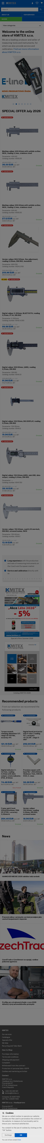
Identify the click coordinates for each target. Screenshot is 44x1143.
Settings (8, 1135)
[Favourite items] (37, 3)
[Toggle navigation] (3, 3)
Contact (5, 1075)
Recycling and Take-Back (12, 1046)
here (19, 1140)
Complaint (6, 1063)
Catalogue (6, 1037)
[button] (13, 104)
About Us (5, 15)
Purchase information (10, 1054)
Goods (4, 19)
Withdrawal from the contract (13, 1066)
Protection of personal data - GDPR (15, 1068)
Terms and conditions (10, 1057)
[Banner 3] (22, 79)
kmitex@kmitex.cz (12, 1093)
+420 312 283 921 (11, 1091)
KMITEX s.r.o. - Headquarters (13, 1103)
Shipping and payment (10, 1060)
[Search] (40, 9)
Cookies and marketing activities (14, 1071)
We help (5, 1043)
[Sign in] (32, 3)
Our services (29, 15)
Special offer (7, 1040)
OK (21, 1135)
